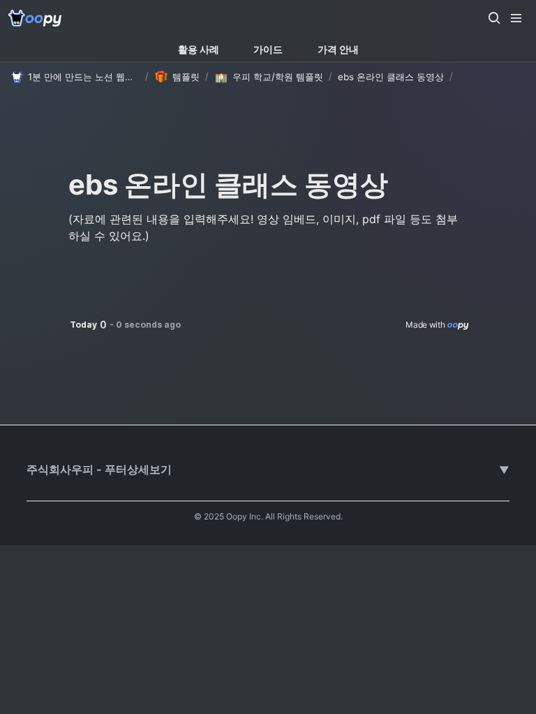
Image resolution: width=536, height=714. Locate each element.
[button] (494, 18)
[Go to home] (34, 18)
